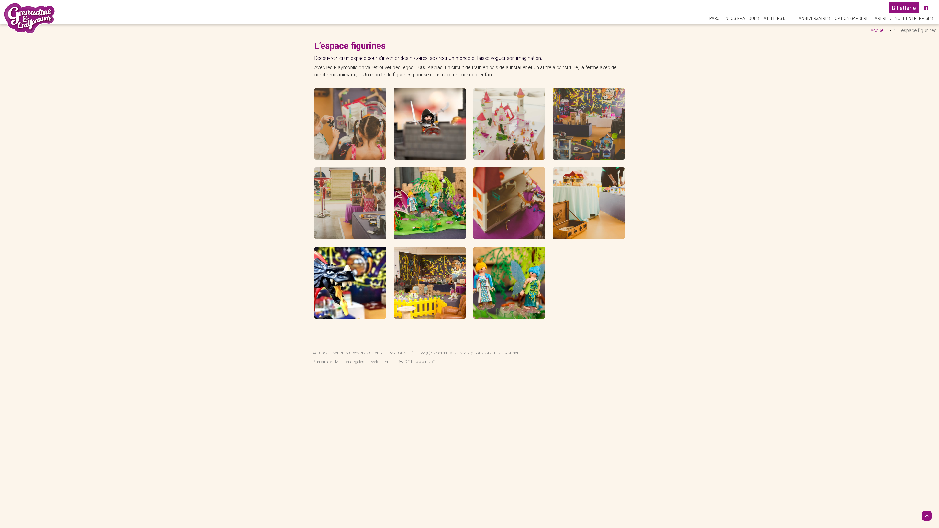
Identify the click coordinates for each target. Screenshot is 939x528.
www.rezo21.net (430, 361)
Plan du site (322, 361)
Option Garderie (852, 18)
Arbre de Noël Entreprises (904, 18)
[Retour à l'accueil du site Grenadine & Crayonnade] (29, 18)
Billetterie (904, 8)
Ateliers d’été (779, 18)
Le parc (711, 18)
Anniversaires (814, 18)
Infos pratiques (741, 18)
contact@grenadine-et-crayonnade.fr (491, 353)
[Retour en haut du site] (927, 516)
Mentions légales (349, 361)
